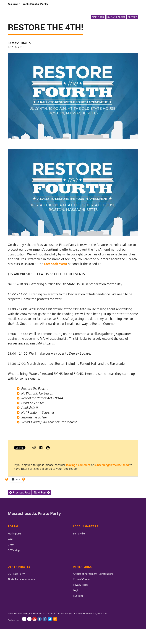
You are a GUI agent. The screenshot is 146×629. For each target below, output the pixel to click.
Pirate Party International (22, 579)
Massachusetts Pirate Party (28, 4)
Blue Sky (24, 619)
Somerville (79, 533)
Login (76, 590)
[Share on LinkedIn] (41, 448)
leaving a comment (78, 465)
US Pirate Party (16, 573)
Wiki (10, 539)
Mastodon (29, 619)
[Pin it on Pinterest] (48, 448)
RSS (55, 619)
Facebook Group (45, 619)
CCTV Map (14, 550)
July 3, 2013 (16, 47)
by (19, 43)
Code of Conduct (82, 579)
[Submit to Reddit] (34, 448)
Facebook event (55, 264)
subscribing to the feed (111, 465)
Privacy (132, 17)
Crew (11, 544)
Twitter (50, 619)
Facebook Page (39, 619)
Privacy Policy (80, 584)
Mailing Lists (14, 533)
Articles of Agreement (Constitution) (93, 573)
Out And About (116, 17)
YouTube (34, 619)
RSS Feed (78, 595)
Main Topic (98, 17)
